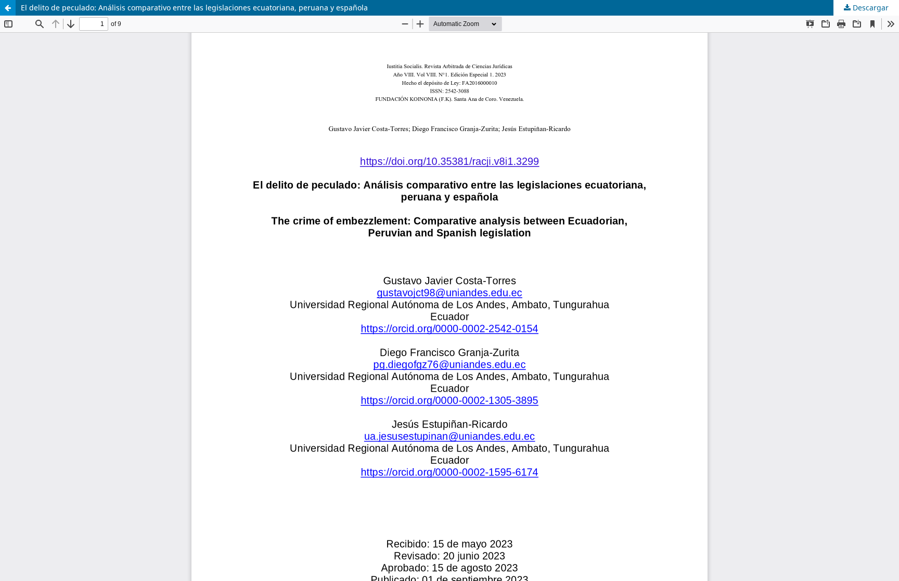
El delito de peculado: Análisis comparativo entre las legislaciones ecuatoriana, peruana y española (194, 7)
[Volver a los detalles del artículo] (8, 8)
